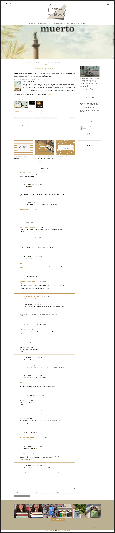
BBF (44, 121)
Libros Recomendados (44, 23)
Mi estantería (86, 124)
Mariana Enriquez (87, 129)
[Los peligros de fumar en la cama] (81, 129)
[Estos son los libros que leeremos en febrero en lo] (21, 511)
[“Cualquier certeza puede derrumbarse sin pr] (79, 511)
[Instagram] (10, 4)
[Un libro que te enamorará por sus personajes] (65, 511)
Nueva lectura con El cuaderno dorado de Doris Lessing (89, 111)
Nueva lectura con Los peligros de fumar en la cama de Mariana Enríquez (44, 158)
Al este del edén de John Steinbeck (88, 100)
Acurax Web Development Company (63, 530)
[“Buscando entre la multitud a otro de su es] (50, 511)
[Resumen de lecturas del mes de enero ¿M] (36, 511)
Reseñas (31, 23)
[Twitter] (89, 145)
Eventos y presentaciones (61, 23)
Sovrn (42, 113)
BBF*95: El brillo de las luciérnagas (39, 109)
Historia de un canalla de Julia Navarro (32, 110)
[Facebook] (87, 145)
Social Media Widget (48, 530)
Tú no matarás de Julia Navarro (24, 109)
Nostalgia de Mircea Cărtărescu (65, 156)
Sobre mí (83, 23)
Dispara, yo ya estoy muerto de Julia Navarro (17, 110)
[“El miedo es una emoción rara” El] (93, 511)
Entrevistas (75, 23)
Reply (33, 172)
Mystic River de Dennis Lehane (87, 114)
